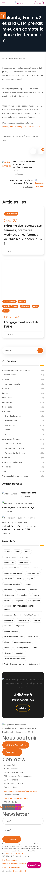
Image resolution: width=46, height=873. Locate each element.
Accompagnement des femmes (23, 370)
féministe (33, 590)
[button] (39, 3)
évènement (33, 664)
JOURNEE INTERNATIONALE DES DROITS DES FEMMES (20, 607)
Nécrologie (23, 407)
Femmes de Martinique (24, 453)
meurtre (37, 620)
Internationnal (24, 421)
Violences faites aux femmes (23, 476)
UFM (11, 251)
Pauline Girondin (20, 871)
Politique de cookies (11, 867)
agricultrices (9, 562)
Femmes (28, 584)
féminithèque (9, 595)
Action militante (11, 214)
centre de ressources (32, 568)
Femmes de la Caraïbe (24, 448)
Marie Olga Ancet (30, 615)
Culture (22, 301)
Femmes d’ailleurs (24, 444)
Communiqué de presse (13, 573)
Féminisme (25, 306)
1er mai (7, 551)
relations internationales (13, 637)
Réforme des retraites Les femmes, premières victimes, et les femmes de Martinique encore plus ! (23, 234)
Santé (35, 306)
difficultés (8, 579)
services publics (22, 648)
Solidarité (23, 467)
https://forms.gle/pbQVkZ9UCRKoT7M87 (21, 126)
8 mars (17, 551)
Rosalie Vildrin (33, 637)
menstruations (23, 620)
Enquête (23, 393)
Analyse (23, 379)
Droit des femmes (10, 306)
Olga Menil (20, 626)
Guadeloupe (23, 595)
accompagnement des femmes (16, 557)
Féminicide (8, 590)
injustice (7, 600)
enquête (30, 579)
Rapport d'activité (11, 631)
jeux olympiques (34, 600)
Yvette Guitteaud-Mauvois (14, 664)
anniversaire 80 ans (11, 568)
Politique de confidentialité (14, 863)
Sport (23, 471)
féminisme (21, 590)
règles (6, 642)
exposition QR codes (12, 584)
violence (7, 653)
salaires (7, 648)
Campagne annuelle (23, 384)
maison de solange (11, 615)
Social (6, 311)
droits (19, 579)
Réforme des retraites (22, 642)
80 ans (27, 551)
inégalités (19, 600)
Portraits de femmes (23, 439)
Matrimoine (24, 425)
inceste (36, 595)
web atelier (20, 653)
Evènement (23, 398)
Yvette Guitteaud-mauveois (14, 658)
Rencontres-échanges (23, 462)
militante (7, 626)
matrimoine (8, 620)
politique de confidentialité (15, 853)
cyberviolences (33, 573)
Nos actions (23, 411)
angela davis (23, 562)
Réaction (23, 458)
